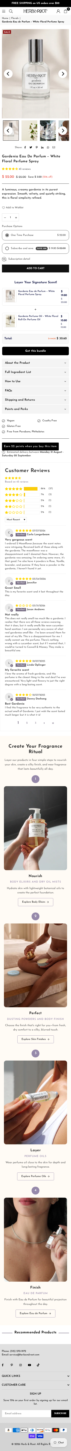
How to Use (13, 381)
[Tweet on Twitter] (31, 147)
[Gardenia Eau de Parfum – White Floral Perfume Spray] (29, 130)
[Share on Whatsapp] (48, 147)
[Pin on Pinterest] (36, 147)
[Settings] (58, 11)
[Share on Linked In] (42, 147)
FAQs (8, 390)
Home (5, 18)
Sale (7, 32)
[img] (24, 530)
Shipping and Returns (20, 399)
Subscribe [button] (60, 1413)
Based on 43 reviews (16, 482)
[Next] (62, 73)
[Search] (10, 11)
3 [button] (35, 723)
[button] (65, 11)
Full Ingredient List (18, 372)
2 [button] (27, 723)
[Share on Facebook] (25, 147)
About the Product (17, 363)
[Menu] (3, 11)
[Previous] (8, 73)
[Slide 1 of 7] (35, 73)
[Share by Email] (53, 147)
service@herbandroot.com (24, 1354)
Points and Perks (16, 409)
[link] (35, 840)
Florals (15, 18)
